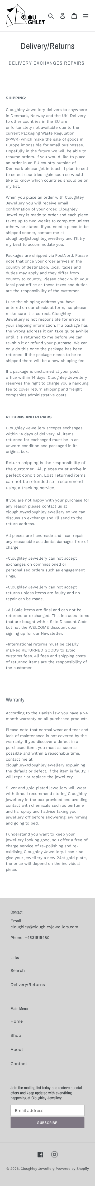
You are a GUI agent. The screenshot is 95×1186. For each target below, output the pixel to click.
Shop (16, 1035)
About (17, 1049)
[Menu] (86, 16)
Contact (19, 1063)
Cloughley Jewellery (38, 1169)
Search (18, 970)
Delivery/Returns (28, 984)
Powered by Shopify (72, 1169)
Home (17, 1021)
